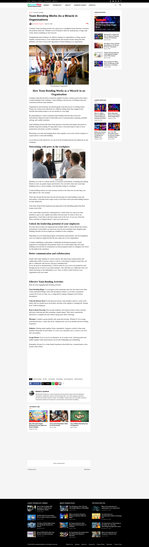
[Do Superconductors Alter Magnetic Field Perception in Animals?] (64, 525)
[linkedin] (118, 1)
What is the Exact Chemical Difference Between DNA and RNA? (77, 515)
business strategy (38, 12)
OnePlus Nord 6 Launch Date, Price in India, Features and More (46, 516)
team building (59, 379)
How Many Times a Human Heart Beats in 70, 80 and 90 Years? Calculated (112, 45)
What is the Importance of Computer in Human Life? (109, 533)
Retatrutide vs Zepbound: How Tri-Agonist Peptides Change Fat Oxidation (111, 36)
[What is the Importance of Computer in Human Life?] (96, 534)
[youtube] (113, 1)
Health (67, 5)
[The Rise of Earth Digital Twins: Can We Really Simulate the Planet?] (31, 525)
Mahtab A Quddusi (42, 391)
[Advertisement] (59, 364)
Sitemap (77, 544)
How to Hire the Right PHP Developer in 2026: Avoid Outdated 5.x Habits (44, 508)
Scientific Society (80, 5)
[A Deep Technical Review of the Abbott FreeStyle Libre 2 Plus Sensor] (98, 54)
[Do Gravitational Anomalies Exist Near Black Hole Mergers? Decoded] (64, 534)
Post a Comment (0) (58, 463)
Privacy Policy (47, 1)
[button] (116, 5)
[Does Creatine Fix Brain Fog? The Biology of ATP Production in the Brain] (98, 63)
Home (28, 1)
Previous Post (32, 469)
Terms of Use (118, 544)
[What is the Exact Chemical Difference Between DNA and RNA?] (64, 516)
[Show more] (63, 383)
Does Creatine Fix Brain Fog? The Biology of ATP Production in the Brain (111, 63)
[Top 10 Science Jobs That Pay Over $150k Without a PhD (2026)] (64, 508)
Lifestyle (92, 5)
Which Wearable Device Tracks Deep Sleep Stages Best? (114, 115)
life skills (45, 379)
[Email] (59, 383)
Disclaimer (109, 544)
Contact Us (40, 1)
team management (68, 379)
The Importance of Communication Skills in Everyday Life (111, 515)
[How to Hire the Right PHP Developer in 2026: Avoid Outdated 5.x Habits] (31, 508)
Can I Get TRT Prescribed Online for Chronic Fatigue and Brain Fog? (114, 134)
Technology (57, 5)
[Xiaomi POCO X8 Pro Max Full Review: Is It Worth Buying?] (31, 534)
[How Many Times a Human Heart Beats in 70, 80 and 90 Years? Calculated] (98, 45)
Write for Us (55, 1)
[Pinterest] (56, 383)
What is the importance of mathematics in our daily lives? (110, 507)
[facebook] (110, 1)
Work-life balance (78, 379)
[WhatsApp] (53, 383)
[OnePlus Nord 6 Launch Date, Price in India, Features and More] (31, 517)
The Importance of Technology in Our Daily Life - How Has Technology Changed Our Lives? (111, 524)
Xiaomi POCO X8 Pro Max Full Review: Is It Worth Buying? (45, 533)
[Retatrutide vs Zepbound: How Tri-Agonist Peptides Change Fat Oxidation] (98, 36)
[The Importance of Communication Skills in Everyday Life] (96, 516)
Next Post (87, 469)
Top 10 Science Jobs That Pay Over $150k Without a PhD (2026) (79, 507)
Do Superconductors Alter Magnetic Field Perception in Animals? (77, 524)
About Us (34, 1)
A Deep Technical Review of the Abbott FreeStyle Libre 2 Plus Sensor (111, 54)
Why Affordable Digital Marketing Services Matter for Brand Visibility (38, 425)
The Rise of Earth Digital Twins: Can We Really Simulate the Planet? (46, 524)
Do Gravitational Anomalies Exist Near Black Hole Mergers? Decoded (79, 534)
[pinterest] (115, 1)
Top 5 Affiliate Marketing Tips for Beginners (79, 424)
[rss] (121, 1)
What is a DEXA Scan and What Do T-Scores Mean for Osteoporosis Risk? (100, 116)
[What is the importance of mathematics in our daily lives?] (96, 508)
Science (46, 5)
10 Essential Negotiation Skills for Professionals (59, 424)
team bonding (51, 379)
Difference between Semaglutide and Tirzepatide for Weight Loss (100, 134)
